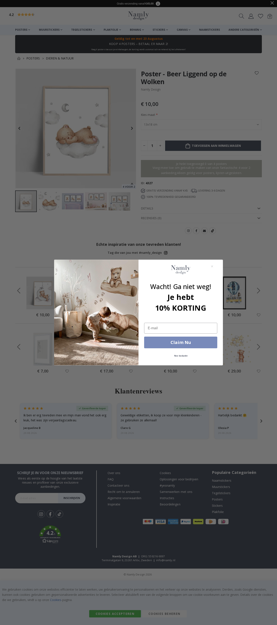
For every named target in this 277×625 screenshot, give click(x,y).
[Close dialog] (212, 266)
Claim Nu (181, 342)
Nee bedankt (180, 356)
